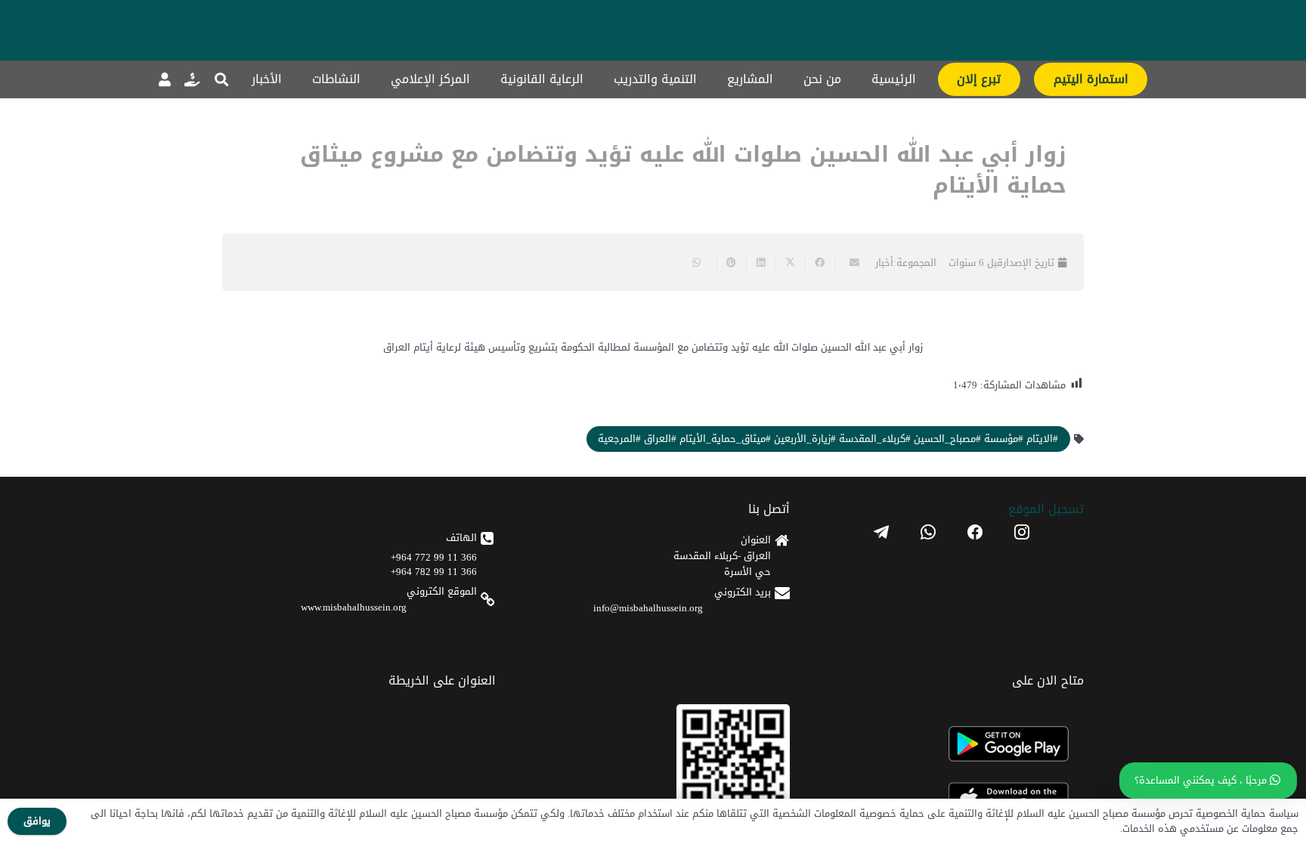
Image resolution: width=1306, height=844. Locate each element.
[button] (221, 79)
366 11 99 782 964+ (434, 571)
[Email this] (849, 263)
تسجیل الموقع (1046, 509)
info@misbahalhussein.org (648, 607)
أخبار (884, 262)
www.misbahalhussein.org (354, 607)
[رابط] (192, 79)
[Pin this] (731, 263)
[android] (951, 744)
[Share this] (819, 263)
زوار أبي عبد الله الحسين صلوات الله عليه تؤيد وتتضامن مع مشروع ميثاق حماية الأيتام (683, 170)
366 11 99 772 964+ (434, 557)
